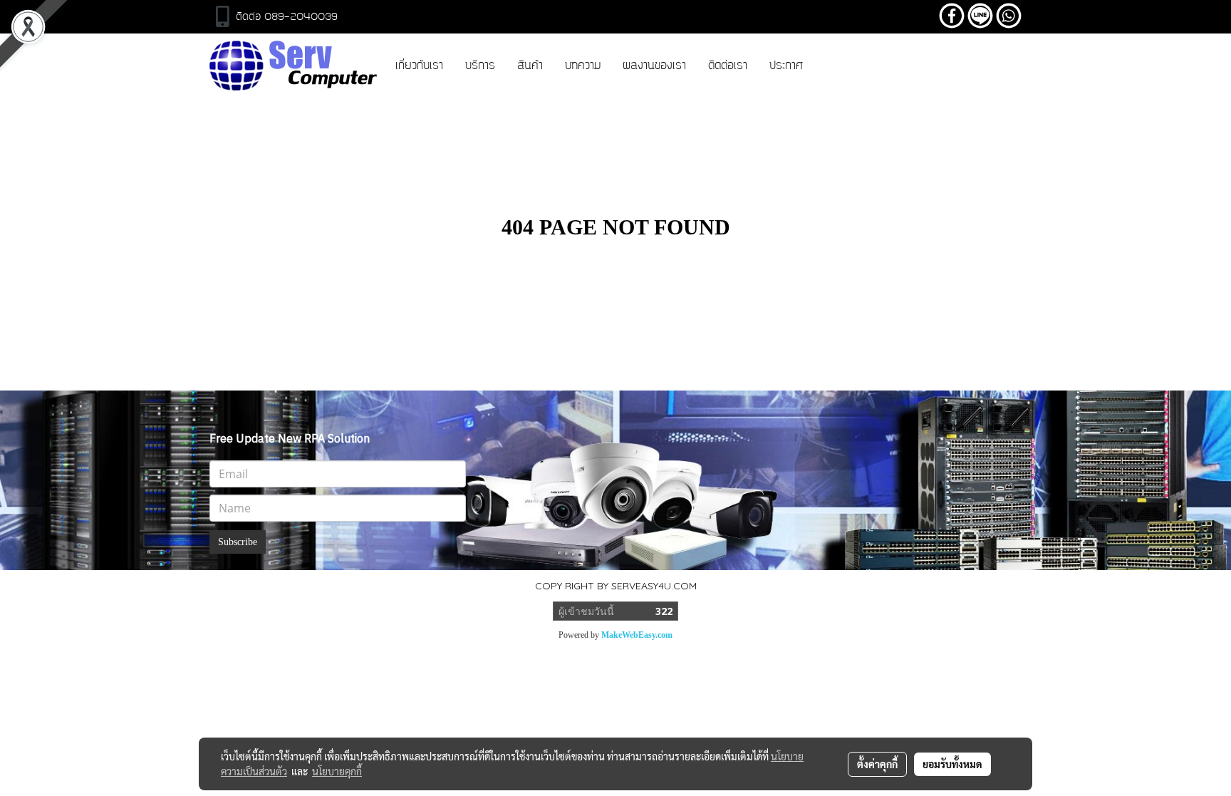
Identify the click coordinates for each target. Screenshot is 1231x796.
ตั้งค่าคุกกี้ (877, 764)
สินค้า (530, 66)
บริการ (480, 66)
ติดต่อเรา (727, 66)
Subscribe (237, 542)
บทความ (583, 66)
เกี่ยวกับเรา (419, 66)
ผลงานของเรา (654, 66)
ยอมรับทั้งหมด (952, 764)
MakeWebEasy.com (636, 635)
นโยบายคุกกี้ (337, 771)
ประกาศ (786, 66)
